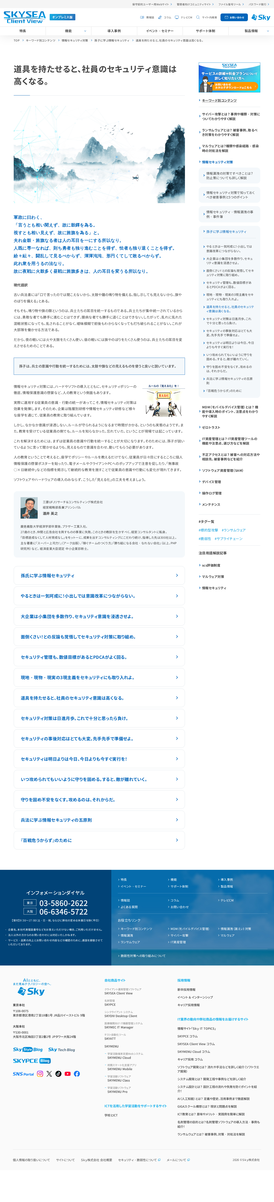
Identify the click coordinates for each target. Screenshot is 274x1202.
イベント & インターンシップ (195, 997)
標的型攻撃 (209, 530)
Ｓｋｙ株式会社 (251, 1160)
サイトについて (65, 1160)
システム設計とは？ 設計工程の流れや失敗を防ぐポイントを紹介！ (217, 1088)
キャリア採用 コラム (190, 1059)
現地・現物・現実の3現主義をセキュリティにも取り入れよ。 (77, 677)
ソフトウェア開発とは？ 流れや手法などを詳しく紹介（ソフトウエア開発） (218, 1069)
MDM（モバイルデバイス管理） (190, 929)
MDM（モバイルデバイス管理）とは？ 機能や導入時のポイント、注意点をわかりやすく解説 (230, 411)
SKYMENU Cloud (125, 1056)
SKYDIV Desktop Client (120, 1014)
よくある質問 (129, 907)
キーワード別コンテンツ (219, 100)
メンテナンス (211, 504)
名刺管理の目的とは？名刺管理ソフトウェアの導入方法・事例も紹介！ (218, 1124)
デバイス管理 (211, 481)
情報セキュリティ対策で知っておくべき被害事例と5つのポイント (230, 194)
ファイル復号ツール (230, 4)
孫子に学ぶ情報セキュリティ (226, 231)
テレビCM (186, 17)
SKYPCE (110, 1003)
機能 (68, 30)
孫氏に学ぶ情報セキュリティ (47, 575)
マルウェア (228, 935)
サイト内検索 (209, 17)
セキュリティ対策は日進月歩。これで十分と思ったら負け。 (74, 718)
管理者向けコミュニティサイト (194, 4)
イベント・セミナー (160, 30)
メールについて (176, 1160)
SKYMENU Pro (119, 1090)
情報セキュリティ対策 (217, 162)
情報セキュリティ (214, 588)
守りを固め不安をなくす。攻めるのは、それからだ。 (68, 799)
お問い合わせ (237, 17)
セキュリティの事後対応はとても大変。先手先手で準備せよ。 (77, 738)
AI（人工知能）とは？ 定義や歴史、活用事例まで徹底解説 (213, 1098)
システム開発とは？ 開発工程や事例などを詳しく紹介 (211, 1079)
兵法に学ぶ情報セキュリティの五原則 (56, 820)
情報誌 (150, 17)
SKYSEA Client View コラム (196, 1044)
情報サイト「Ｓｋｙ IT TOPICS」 (196, 1028)
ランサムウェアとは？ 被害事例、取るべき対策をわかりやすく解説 (230, 132)
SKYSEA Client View (122, 991)
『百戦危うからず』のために (46, 840)
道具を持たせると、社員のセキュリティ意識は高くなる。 (72, 698)
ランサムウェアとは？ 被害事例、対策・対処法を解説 (211, 1134)
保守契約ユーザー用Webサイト (150, 4)
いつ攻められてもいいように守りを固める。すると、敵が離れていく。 (84, 779)
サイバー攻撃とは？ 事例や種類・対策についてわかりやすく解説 (231, 116)
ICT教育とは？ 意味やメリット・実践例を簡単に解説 (211, 1114)
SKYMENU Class (119, 1078)
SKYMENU (111, 1046)
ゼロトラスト (211, 427)
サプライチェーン (229, 538)
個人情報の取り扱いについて (31, 1160)
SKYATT (115, 1037)
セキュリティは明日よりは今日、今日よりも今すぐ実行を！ (74, 759)
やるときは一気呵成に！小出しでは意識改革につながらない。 (78, 596)
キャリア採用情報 (188, 1005)
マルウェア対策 (213, 576)
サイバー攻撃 (179, 935)
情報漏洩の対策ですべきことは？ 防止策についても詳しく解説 (229, 175)
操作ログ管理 (212, 493)
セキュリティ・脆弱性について (137, 1160)
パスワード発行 (257, 4)
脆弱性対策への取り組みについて (143, 956)
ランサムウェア (235, 530)
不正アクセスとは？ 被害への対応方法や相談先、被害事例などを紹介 (231, 456)
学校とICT (111, 1115)
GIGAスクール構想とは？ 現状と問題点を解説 (207, 1106)
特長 (22, 30)
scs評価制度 (211, 565)
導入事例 (114, 30)
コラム (167, 17)
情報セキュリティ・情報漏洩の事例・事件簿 (229, 214)
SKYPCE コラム (187, 1036)
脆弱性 (206, 538)
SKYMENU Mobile (121, 1067)
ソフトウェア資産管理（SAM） (223, 470)
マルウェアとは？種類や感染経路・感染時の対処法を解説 (230, 148)
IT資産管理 (178, 942)
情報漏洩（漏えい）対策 (236, 929)
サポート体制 (205, 30)
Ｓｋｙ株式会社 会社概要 (96, 1160)
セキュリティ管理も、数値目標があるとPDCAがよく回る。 (74, 657)
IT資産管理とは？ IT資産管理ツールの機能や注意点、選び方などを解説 (229, 440)
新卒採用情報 (186, 989)
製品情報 (251, 30)
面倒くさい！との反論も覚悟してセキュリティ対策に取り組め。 (78, 637)
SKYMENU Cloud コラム (193, 1051)
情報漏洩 (127, 935)
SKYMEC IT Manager (123, 1025)
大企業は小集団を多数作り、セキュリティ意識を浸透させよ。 (77, 616)
